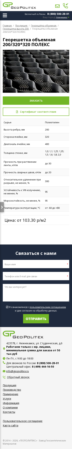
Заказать (36, 100)
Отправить (36, 318)
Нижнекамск (61, 17)
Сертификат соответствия (38, 111)
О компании (10, 407)
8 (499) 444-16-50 (43, 366)
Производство (12, 389)
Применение (10, 394)
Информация (11, 403)
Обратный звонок (18, 377)
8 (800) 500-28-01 (58, 14)
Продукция (9, 385)
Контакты (9, 412)
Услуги (7, 398)
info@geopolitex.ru (17, 371)
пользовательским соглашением (48, 307)
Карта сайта (10, 425)
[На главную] (19, 5)
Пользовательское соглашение (22, 421)
